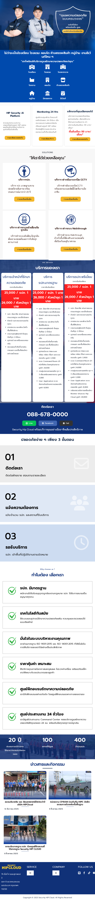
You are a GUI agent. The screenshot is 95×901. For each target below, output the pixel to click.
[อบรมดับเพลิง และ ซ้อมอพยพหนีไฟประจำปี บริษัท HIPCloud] (25, 771)
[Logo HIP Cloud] (11, 864)
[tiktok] (89, 873)
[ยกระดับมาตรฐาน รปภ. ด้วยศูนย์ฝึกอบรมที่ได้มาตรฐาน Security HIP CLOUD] (25, 816)
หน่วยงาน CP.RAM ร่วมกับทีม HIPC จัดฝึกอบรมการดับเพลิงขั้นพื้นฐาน (70, 803)
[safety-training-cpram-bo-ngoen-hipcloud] (70, 771)
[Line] (79, 873)
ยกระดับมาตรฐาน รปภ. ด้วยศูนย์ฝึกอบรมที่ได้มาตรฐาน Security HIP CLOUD (25, 848)
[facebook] (84, 873)
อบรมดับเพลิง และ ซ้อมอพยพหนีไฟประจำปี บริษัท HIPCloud (25, 803)
